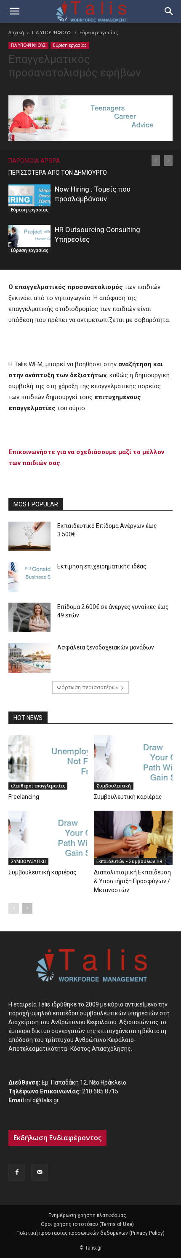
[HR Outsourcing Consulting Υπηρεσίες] (29, 239)
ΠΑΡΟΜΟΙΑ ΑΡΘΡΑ (34, 160)
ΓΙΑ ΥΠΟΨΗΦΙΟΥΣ (52, 32)
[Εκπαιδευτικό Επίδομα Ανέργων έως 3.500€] (29, 536)
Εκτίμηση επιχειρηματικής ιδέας (101, 566)
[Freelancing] (48, 762)
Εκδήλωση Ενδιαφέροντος (57, 1137)
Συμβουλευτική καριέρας (128, 796)
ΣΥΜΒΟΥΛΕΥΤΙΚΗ (28, 861)
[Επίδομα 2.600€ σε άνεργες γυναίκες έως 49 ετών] (29, 617)
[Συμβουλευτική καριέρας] (133, 762)
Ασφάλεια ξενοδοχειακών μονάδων (105, 647)
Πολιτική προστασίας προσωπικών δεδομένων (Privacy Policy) (90, 1233)
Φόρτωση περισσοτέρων (87, 687)
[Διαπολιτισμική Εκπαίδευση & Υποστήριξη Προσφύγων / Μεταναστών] (133, 838)
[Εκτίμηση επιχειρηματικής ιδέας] (29, 577)
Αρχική (16, 32)
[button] (14, 11)
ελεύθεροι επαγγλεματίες (38, 786)
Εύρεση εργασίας (99, 32)
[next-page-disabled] (168, 160)
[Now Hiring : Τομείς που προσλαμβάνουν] (29, 199)
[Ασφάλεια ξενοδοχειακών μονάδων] (29, 658)
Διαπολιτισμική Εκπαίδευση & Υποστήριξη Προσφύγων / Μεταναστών (132, 881)
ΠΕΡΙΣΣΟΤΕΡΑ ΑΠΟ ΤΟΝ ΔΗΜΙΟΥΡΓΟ (57, 172)
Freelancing (23, 796)
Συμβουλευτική (113, 786)
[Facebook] (16, 1172)
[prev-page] (156, 160)
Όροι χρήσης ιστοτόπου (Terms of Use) (87, 1224)
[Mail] (39, 1172)
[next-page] (27, 908)
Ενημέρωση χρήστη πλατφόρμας (87, 1215)
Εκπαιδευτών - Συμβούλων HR (129, 861)
